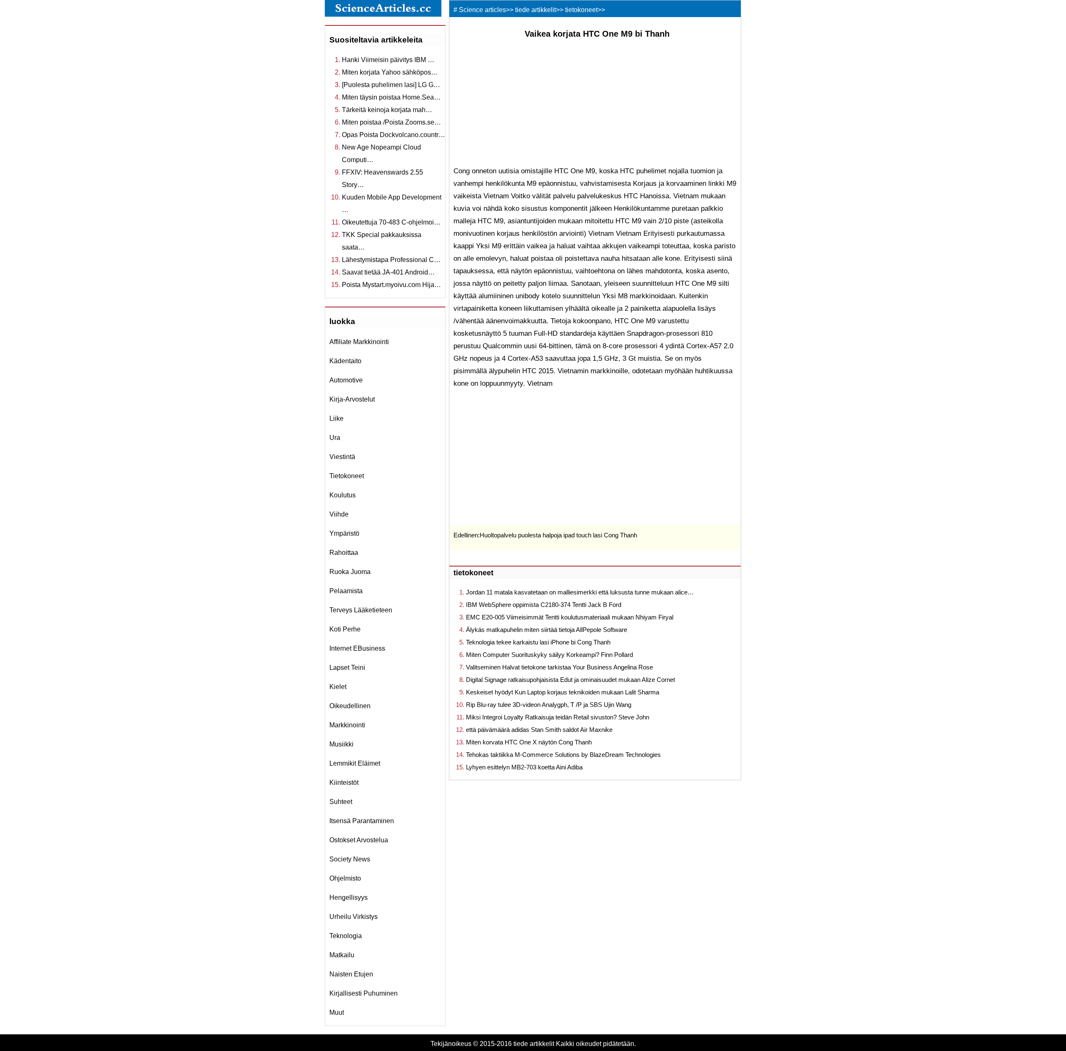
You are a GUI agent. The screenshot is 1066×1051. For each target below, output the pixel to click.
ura (334, 437)
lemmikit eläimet (354, 763)
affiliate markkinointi (359, 341)
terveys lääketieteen (360, 610)
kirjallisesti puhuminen (363, 993)
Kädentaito (345, 360)
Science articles (482, 9)
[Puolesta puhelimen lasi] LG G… (391, 84)
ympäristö (344, 533)
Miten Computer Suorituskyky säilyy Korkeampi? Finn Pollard (549, 654)
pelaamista (346, 590)
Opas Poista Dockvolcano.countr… (393, 134)
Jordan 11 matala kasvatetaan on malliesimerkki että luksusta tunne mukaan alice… (580, 592)
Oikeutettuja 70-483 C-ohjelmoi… (391, 222)
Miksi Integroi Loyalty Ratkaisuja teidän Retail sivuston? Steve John (557, 717)
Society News (349, 859)
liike (336, 418)
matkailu (341, 955)
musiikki (341, 744)
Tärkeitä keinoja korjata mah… (387, 109)
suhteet (340, 801)
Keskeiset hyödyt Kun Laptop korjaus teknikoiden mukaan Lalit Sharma (562, 692)
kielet (337, 686)
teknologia (345, 935)
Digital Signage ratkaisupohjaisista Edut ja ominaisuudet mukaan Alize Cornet (570, 679)
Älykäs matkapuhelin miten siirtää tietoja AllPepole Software (546, 629)
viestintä (342, 456)
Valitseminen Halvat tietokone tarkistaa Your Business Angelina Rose (559, 667)
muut (336, 1012)
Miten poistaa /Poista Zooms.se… (391, 122)
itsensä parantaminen (361, 820)
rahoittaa (343, 552)
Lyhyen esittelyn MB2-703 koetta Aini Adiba (524, 767)
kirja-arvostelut (352, 399)
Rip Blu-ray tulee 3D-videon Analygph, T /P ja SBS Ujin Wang (548, 704)
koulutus (342, 495)
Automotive (346, 380)
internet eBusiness (357, 648)
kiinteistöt (344, 782)
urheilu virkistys (353, 916)
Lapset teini (347, 667)
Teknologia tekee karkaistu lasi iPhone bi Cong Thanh (538, 642)
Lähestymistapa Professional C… (391, 259)
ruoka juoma (350, 571)
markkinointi (347, 725)
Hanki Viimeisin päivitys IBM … (388, 59)
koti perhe (345, 629)
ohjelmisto (345, 878)
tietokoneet (346, 475)
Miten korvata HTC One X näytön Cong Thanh (529, 742)
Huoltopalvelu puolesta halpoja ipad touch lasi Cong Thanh (558, 535)
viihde (339, 514)
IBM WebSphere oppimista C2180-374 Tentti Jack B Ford (543, 604)
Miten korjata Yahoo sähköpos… (390, 72)
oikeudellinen (350, 705)
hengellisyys (348, 897)
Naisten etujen (351, 974)
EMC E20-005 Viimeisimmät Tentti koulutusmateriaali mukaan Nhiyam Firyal (569, 617)
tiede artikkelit (535, 9)
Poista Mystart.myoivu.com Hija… (391, 284)
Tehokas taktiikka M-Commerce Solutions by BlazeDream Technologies (563, 754)
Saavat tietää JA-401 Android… (388, 272)
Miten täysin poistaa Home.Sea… (391, 97)
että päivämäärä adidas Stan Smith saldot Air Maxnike (539, 729)
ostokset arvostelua (358, 840)
